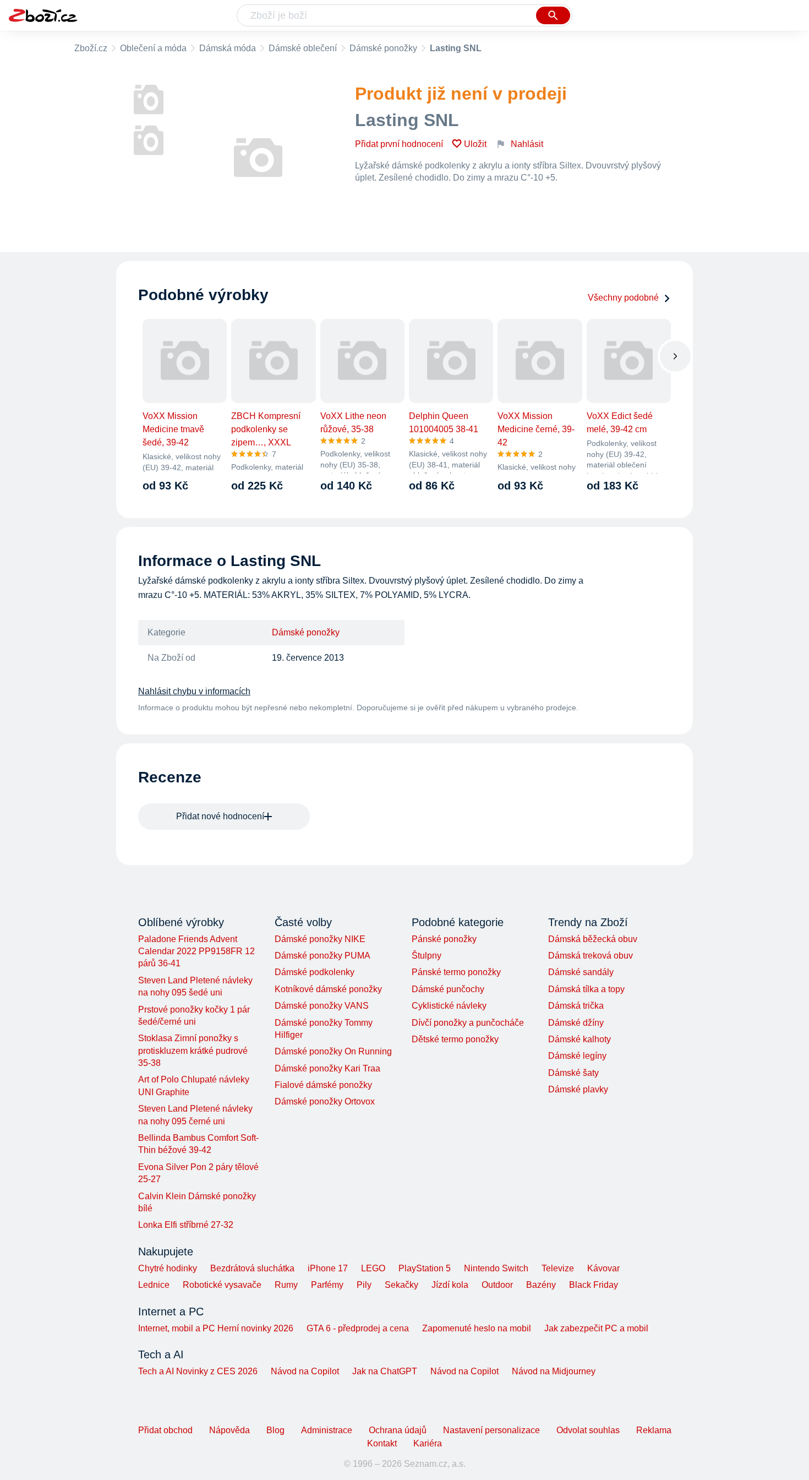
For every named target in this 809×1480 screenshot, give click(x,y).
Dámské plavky (578, 1089)
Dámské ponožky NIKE (320, 939)
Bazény (541, 1284)
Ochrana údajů (398, 1430)
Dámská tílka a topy (586, 989)
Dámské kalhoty (579, 1039)
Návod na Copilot (305, 1371)
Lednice (154, 1284)
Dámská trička (576, 1005)
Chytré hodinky (167, 1268)
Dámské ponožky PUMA (322, 955)
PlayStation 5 (424, 1268)
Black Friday (593, 1284)
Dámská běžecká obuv (592, 939)
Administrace (326, 1430)
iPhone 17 (328, 1268)
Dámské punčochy (448, 989)
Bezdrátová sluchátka (252, 1268)
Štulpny (426, 955)
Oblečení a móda (153, 48)
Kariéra (427, 1443)
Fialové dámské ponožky (323, 1085)
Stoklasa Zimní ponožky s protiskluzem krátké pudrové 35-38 (193, 1050)
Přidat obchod (165, 1430)
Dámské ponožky (383, 48)
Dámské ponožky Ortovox (325, 1101)
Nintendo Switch (496, 1268)
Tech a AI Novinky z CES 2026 (198, 1371)
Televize (558, 1268)
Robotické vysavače (222, 1284)
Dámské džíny (576, 1022)
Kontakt (382, 1443)
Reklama (653, 1430)
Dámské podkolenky (314, 972)
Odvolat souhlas (588, 1430)
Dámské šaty (573, 1073)
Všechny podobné (623, 297)
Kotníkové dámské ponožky (328, 989)
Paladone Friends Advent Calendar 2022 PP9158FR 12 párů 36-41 (196, 951)
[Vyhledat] (553, 15)
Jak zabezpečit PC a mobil (596, 1328)
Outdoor (497, 1284)
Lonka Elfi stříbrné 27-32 (185, 1224)
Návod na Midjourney (553, 1371)
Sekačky (401, 1284)
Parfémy (327, 1284)
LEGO (373, 1268)
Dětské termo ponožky (455, 1039)
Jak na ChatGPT (384, 1371)
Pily (364, 1284)
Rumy (286, 1284)
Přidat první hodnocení (399, 144)
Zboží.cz (90, 48)
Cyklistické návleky (449, 1005)
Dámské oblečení (303, 48)
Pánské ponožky (444, 939)
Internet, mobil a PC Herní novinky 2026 (215, 1328)
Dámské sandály (581, 972)
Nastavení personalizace (491, 1430)
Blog (275, 1430)
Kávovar (603, 1268)
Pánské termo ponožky (456, 972)
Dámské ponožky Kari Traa (327, 1068)
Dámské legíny (577, 1055)
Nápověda (229, 1430)
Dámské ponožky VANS (322, 1005)
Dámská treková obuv (590, 955)
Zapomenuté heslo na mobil (476, 1328)
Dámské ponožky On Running (333, 1051)
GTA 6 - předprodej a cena (358, 1328)
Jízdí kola (449, 1284)
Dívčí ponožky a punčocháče (468, 1022)
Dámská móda (227, 48)
